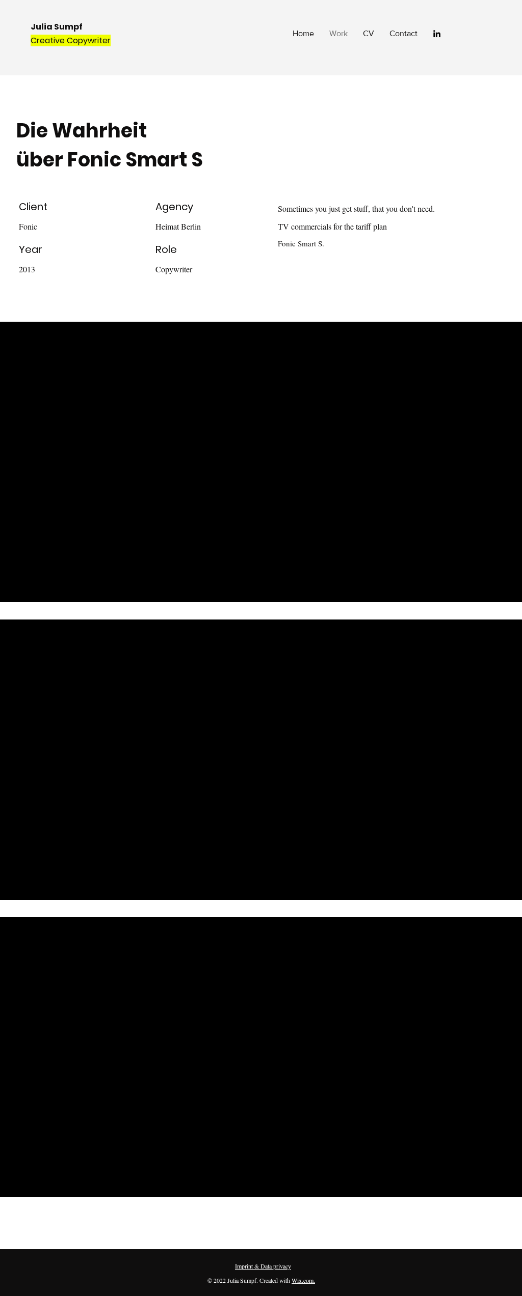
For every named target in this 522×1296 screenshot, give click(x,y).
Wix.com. (303, 1280)
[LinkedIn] (437, 34)
